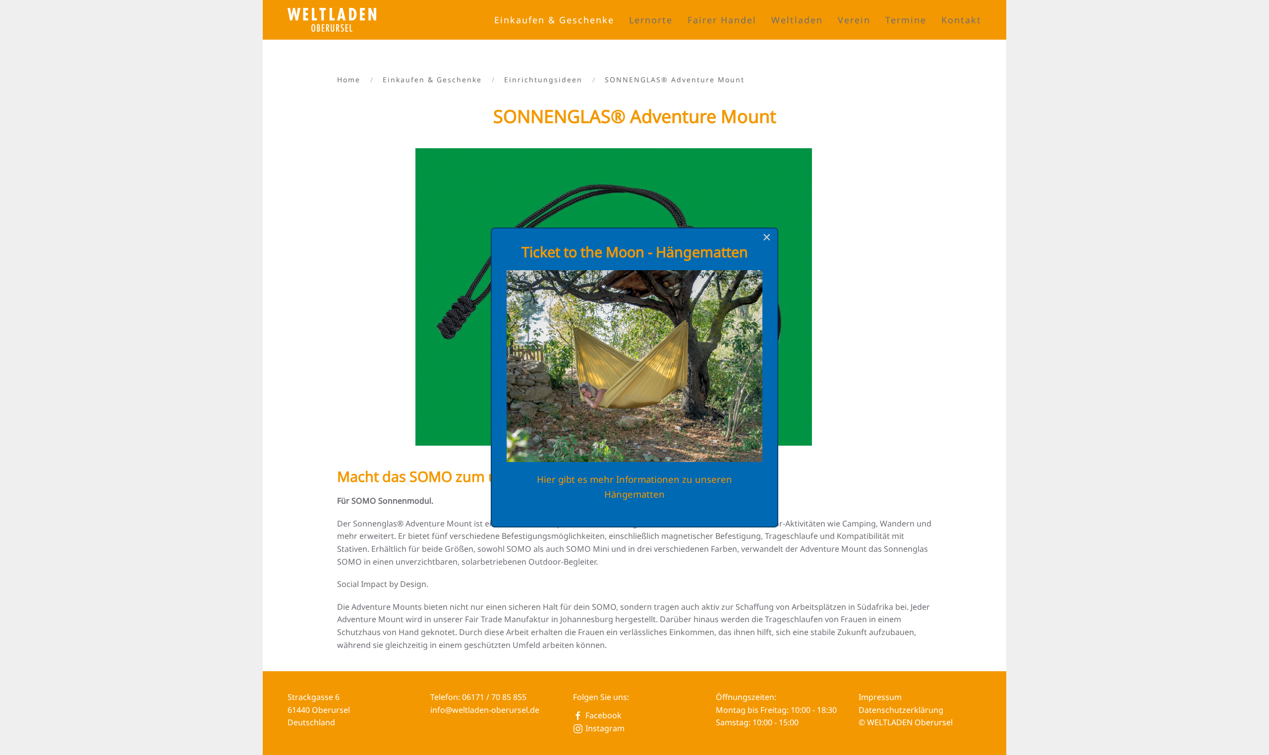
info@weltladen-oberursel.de (484, 709)
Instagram (605, 728)
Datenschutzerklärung (901, 709)
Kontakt (961, 20)
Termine (905, 20)
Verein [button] (854, 20)
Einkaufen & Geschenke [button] (554, 20)
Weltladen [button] (797, 20)
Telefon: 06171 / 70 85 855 (478, 697)
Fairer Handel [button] (722, 20)
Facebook (603, 715)
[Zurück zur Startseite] (333, 20)
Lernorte (651, 20)
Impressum (880, 697)
